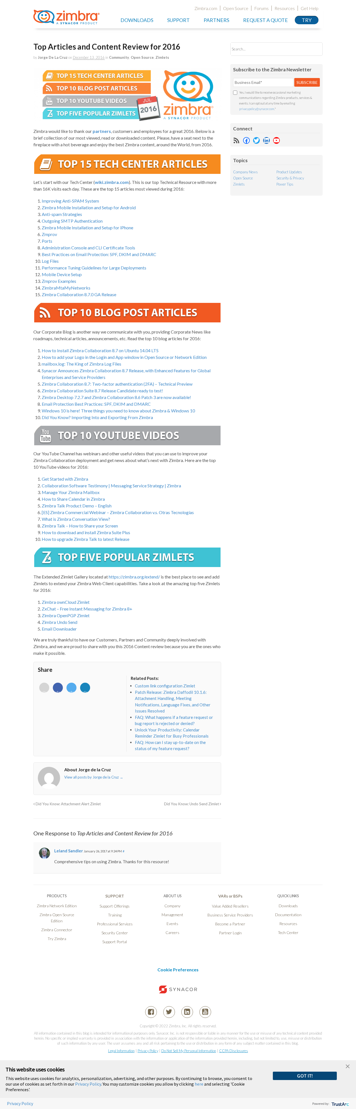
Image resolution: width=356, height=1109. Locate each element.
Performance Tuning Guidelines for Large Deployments (94, 267)
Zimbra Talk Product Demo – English (77, 505)
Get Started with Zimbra (65, 478)
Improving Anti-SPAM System (70, 200)
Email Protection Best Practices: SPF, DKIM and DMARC (96, 404)
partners (102, 131)
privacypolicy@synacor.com (256, 109)
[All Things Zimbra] (66, 21)
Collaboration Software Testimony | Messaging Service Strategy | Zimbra (111, 485)
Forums (261, 8)
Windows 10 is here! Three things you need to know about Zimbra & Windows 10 (118, 410)
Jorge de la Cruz (53, 57)
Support (178, 20)
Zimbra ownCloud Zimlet (66, 602)
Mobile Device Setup (62, 274)
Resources (285, 8)
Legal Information (121, 1051)
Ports (47, 241)
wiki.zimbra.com (112, 182)
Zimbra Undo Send (59, 622)
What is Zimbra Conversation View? (76, 519)
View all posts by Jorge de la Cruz (93, 777)
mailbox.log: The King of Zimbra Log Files (81, 363)
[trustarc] (339, 1103)
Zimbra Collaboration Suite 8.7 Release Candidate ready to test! (102, 390)
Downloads (136, 20)
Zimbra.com (205, 8)
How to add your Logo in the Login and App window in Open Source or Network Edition (124, 357)
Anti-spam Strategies (62, 214)
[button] (347, 1066)
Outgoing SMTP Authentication (72, 220)
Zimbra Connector (56, 929)
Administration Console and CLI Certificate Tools (88, 247)
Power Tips (284, 184)
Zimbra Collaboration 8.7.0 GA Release (79, 294)
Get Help (309, 8)
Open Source (235, 8)
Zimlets (162, 57)
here (199, 1084)
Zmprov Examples (59, 281)
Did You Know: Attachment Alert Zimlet (68, 804)
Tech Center (288, 932)
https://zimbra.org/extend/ (134, 576)
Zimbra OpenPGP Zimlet (66, 615)
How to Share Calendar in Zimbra (73, 499)
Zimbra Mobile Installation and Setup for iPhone (87, 227)
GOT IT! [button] (305, 1076)
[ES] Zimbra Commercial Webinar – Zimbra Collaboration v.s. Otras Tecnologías (118, 512)
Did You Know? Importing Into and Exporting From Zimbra (97, 417)
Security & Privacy (290, 178)
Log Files (50, 261)
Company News (245, 172)
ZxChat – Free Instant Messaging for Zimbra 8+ (87, 608)
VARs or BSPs (230, 896)
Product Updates (289, 172)
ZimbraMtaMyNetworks (66, 287)
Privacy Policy (148, 1051)
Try (307, 20)
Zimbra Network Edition (57, 905)
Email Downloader (59, 628)
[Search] (313, 49)
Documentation (288, 914)
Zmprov (49, 234)
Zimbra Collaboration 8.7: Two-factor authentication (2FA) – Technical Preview (117, 383)
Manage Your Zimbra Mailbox (71, 492)
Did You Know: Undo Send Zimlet (192, 804)
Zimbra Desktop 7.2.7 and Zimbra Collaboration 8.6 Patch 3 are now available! (116, 397)
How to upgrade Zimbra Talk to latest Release (85, 539)
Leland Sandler (68, 850)
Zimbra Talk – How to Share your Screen (80, 525)
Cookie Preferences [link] (178, 969)
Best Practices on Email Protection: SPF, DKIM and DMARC (99, 254)
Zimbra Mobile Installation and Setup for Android (89, 207)
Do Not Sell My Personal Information (188, 1051)
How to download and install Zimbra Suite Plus (86, 532)
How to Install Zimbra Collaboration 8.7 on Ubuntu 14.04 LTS (100, 350)
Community (119, 57)
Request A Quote (265, 20)
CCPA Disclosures (233, 1051)
